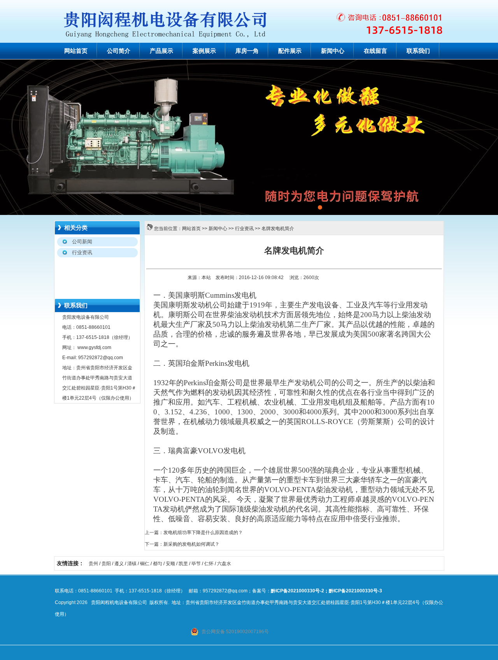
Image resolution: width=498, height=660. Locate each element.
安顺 (170, 563)
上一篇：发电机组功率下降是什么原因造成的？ (194, 532)
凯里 (183, 563)
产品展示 (161, 51)
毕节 (196, 563)
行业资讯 (244, 228)
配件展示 (290, 51)
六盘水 (224, 563)
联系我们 (418, 51)
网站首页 (76, 51)
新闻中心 (332, 51)
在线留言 (375, 51)
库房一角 (247, 51)
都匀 (157, 563)
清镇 (132, 563)
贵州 (93, 563)
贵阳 (106, 563)
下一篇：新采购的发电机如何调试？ (182, 544)
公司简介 (118, 51)
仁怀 (209, 563)
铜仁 (144, 563)
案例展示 (204, 51)
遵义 (119, 563)
